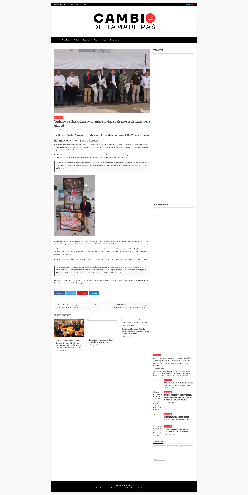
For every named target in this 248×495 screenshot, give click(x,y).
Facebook (187, 4)
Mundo (103, 40)
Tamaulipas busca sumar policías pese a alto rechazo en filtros (101, 341)
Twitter (189, 4)
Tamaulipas (65, 40)
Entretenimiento (115, 40)
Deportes (86, 40)
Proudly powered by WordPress (107, 488)
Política (76, 40)
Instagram (192, 4)
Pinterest (82, 293)
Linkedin (94, 293)
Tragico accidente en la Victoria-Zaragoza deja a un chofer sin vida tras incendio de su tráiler (135, 331)
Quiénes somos (74, 4)
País (95, 40)
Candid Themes (146, 488)
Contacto (83, 4)
